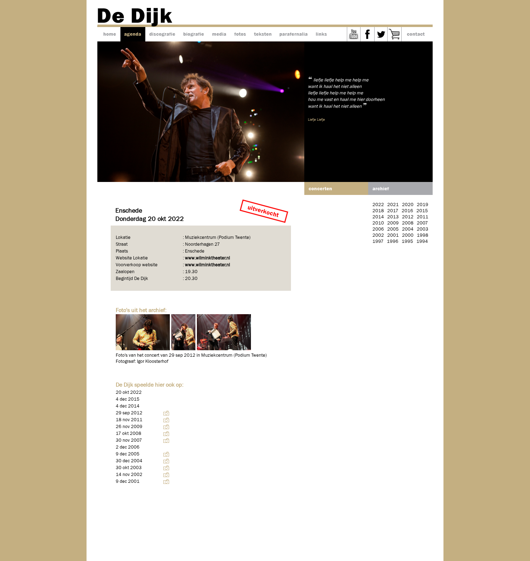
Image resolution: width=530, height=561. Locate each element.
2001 (393, 235)
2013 (393, 217)
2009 (393, 223)
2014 (378, 217)
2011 (422, 217)
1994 (422, 242)
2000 (408, 235)
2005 (393, 229)
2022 (378, 205)
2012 (408, 217)
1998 (422, 235)
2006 (378, 229)
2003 (422, 229)
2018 (378, 211)
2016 (407, 211)
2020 (408, 205)
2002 (378, 235)
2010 (378, 223)
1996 (392, 242)
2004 (408, 229)
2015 (422, 211)
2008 (408, 223)
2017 (392, 211)
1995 (407, 242)
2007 (422, 223)
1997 (378, 242)
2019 (422, 205)
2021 (393, 205)
